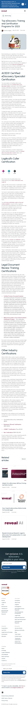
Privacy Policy (20, 571)
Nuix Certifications (8, 432)
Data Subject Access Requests (19, 609)
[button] (25, 11)
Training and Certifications (18, 639)
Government (4, 634)
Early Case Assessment (20, 619)
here (22, 686)
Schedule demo (17, 10)
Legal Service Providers (7, 632)
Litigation (17, 604)
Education (4, 636)
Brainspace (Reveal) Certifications (12, 424)
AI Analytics (17, 600)
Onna (3, 604)
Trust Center (17, 634)
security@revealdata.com (16, 687)
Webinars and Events (19, 630)
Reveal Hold (4, 606)
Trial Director (4, 608)
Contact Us (4, 660)
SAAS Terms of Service (7, 698)
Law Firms (4, 630)
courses (11, 239)
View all (23, 459)
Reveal (3, 600)
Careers (3, 658)
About (3, 648)
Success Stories (18, 628)
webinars (18, 239)
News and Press (5, 656)
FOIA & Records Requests (18, 622)
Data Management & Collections (19, 612)
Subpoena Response (19, 617)
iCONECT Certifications (10, 429)
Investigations (18, 606)
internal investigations (17, 64)
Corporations (5, 628)
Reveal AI (4, 614)
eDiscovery (17, 602)
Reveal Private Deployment (5, 611)
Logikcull (4, 602)
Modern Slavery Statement (8, 695)
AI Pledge (4, 650)
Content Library (18, 636)
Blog (16, 632)
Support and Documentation (18, 642)
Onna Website (5, 654)
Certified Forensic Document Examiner (13, 296)
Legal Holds (17, 615)
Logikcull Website (6, 652)
